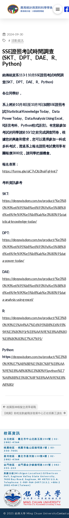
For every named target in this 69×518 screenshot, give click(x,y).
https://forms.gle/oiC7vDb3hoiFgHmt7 (29, 171)
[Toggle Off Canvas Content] (57, 9)
